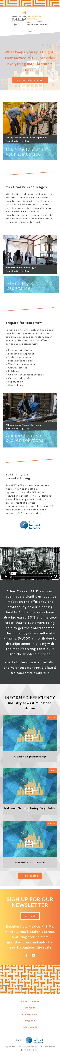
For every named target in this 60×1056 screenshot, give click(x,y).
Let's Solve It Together (30, 80)
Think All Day (31, 1050)
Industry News (30, 1014)
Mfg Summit (30, 1027)
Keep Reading (30, 875)
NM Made (30, 1007)
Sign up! (30, 916)
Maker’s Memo (30, 1001)
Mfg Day (30, 1020)
